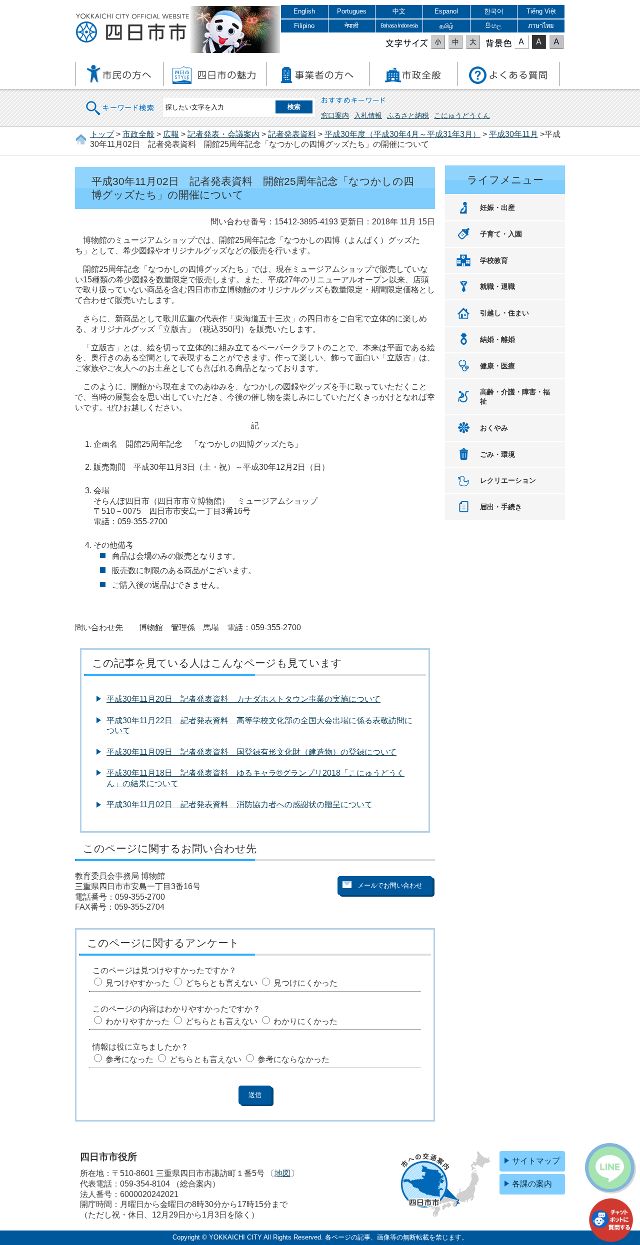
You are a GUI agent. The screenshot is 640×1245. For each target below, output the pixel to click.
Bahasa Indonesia (399, 25)
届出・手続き (501, 507)
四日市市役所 (132, 28)
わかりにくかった (306, 1021)
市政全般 (138, 134)
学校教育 (494, 260)
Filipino (304, 25)
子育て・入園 (501, 234)
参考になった (130, 1059)
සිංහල (494, 25)
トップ (102, 134)
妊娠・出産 (497, 207)
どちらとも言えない (222, 983)
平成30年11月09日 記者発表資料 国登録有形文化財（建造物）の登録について (251, 752)
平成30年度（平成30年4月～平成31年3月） (402, 134)
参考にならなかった (294, 1059)
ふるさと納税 (408, 115)
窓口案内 (335, 115)
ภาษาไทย (541, 25)
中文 (399, 11)
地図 (282, 1173)
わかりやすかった (138, 1021)
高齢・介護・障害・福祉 (515, 396)
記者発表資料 (292, 134)
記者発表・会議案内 (224, 134)
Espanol (446, 11)
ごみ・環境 (497, 454)
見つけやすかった (138, 983)
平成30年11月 (513, 134)
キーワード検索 (120, 101)
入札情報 (368, 115)
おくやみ (494, 428)
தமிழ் (447, 25)
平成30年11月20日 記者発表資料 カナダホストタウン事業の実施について (243, 699)
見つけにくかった (306, 983)
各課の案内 (532, 1184)
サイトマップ (536, 1161)
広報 (171, 134)
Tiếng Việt (541, 11)
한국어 (494, 11)
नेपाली (351, 25)
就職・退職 (497, 286)
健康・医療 (497, 366)
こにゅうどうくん (462, 115)
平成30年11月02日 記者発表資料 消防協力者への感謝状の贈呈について (239, 804)
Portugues (351, 11)
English (304, 11)
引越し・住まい (504, 313)
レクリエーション (508, 480)
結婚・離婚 (497, 339)
